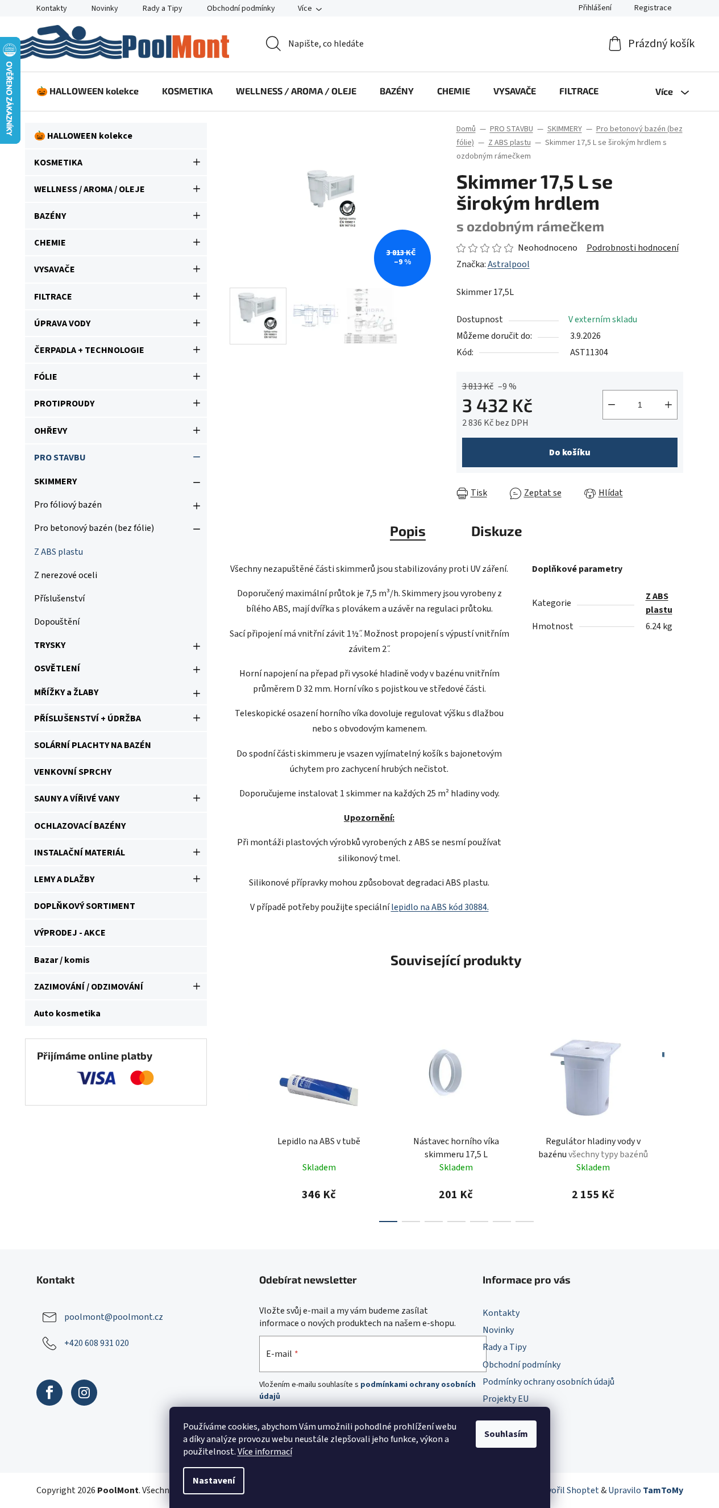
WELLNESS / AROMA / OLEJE (89, 189)
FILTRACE (53, 296)
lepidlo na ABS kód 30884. (440, 907)
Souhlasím (506, 1434)
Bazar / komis (62, 960)
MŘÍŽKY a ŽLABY (66, 692)
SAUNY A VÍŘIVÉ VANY (76, 798)
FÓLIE (45, 377)
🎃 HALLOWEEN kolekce (83, 136)
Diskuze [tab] (496, 530)
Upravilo (645, 1490)
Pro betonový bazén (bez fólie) (94, 528)
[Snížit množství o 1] (611, 404)
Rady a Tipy (162, 8)
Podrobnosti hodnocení (633, 248)
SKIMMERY (55, 481)
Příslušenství (59, 598)
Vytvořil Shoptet (567, 1490)
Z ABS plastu (58, 552)
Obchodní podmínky (241, 8)
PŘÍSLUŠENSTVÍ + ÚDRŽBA (87, 718)
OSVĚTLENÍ (57, 668)
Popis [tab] (408, 530)
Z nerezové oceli (65, 575)
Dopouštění (57, 622)
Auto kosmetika (67, 1013)
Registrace (653, 8)
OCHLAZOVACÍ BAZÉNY (80, 826)
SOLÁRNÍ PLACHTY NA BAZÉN (92, 745)
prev (239, 1121)
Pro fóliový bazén (68, 504)
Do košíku (570, 452)
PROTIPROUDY (64, 403)
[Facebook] (49, 1393)
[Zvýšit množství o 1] (668, 404)
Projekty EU (506, 1399)
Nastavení (214, 1480)
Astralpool (509, 264)
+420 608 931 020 (96, 1343)
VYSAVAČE (54, 269)
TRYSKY (49, 645)
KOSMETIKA (58, 162)
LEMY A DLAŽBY (64, 879)
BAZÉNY (50, 216)
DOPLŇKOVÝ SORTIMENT (84, 906)
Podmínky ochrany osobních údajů (548, 1382)
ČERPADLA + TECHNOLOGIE (89, 350)
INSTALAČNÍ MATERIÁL (79, 852)
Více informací (265, 1451)
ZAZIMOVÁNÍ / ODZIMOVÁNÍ (88, 987)
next (674, 1121)
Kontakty (51, 8)
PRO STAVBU (60, 457)
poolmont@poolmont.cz (113, 1317)
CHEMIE (50, 242)
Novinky (105, 8)
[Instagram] (84, 1393)
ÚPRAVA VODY (62, 323)
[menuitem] (87, 91)
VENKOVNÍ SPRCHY (72, 772)
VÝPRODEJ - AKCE (70, 933)
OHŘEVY (50, 431)
